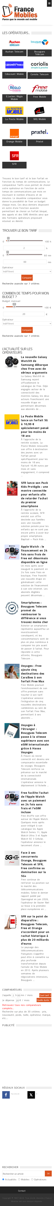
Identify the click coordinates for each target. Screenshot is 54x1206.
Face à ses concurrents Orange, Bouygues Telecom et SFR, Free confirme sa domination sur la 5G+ (33, 864)
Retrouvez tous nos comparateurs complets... (21, 1006)
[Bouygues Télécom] (40, 43)
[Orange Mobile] (14, 133)
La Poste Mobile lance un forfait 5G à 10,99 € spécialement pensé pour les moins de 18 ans (35, 426)
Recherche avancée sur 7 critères (20, 283)
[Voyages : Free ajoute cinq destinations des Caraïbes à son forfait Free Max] (12, 671)
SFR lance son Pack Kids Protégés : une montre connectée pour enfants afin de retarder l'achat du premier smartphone (34, 494)
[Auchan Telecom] (14, 43)
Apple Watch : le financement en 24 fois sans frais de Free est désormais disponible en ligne (34, 554)
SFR (14, 164)
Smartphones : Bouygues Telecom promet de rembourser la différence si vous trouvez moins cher (34, 612)
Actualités (10, 1179)
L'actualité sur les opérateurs (17, 350)
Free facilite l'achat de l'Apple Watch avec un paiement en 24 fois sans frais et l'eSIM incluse (35, 802)
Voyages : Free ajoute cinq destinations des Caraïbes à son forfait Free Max (32, 673)
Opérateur (7, 267)
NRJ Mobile (39, 119)
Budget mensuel (11, 301)
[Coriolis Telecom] (40, 66)
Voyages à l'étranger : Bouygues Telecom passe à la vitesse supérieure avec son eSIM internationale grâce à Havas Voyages (35, 738)
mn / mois (27, 995)
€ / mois (24, 1000)
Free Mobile (39, 96)
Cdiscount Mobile (14, 74)
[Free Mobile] (40, 89)
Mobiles (25, 1179)
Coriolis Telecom (40, 74)
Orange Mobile (14, 141)
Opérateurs (40, 1179)
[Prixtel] (40, 133)
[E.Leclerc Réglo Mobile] (14, 88)
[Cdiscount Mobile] (14, 66)
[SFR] (14, 156)
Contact (21, 1190)
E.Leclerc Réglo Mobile (14, 98)
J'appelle (6, 995)
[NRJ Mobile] (40, 111)
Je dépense (8, 1000)
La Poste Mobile (14, 119)
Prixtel (39, 141)
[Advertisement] (27, 1055)
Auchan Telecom (14, 51)
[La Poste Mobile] (14, 111)
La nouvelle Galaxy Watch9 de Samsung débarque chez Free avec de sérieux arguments (34, 364)
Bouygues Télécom (39, 53)
